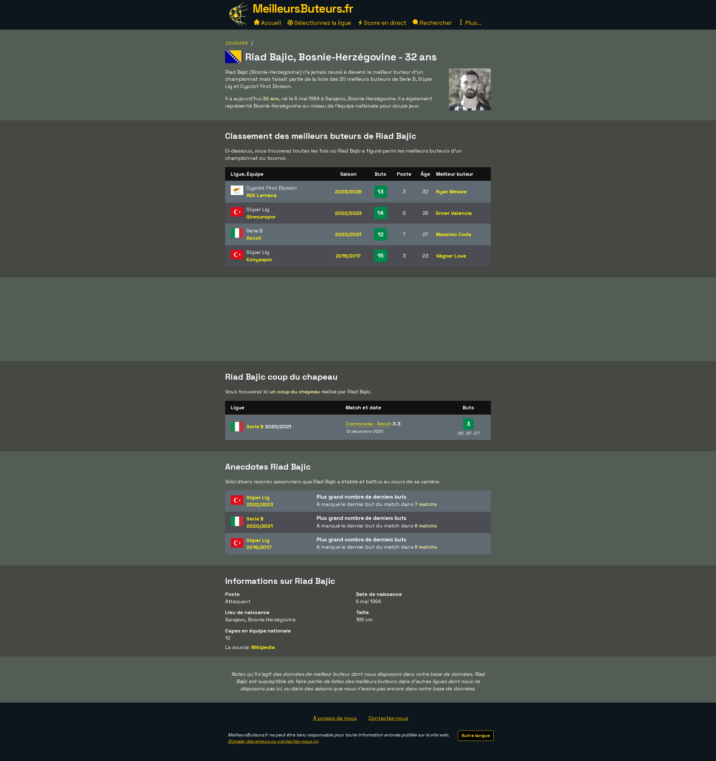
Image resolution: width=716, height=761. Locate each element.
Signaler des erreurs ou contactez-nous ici (273, 741)
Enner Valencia (454, 213)
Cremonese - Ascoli (368, 423)
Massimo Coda (453, 234)
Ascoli (253, 238)
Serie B (268, 426)
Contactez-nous (388, 718)
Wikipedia (263, 647)
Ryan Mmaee (451, 191)
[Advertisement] (358, 319)
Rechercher (435, 23)
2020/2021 (348, 234)
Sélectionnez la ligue (322, 23)
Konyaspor (259, 259)
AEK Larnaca (261, 195)
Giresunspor (261, 216)
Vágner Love (451, 256)
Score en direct (384, 23)
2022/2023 (348, 213)
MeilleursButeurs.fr (303, 8)
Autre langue (475, 735)
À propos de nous (334, 718)
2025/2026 (348, 191)
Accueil (270, 23)
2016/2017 (348, 256)
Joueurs (236, 43)
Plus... (472, 23)
